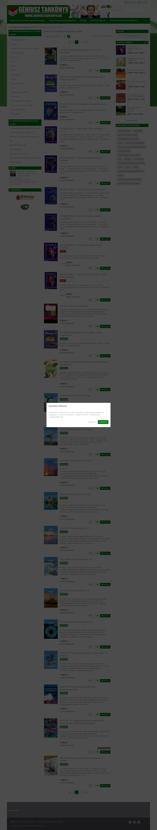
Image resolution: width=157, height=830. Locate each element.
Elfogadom (103, 422)
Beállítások (91, 422)
